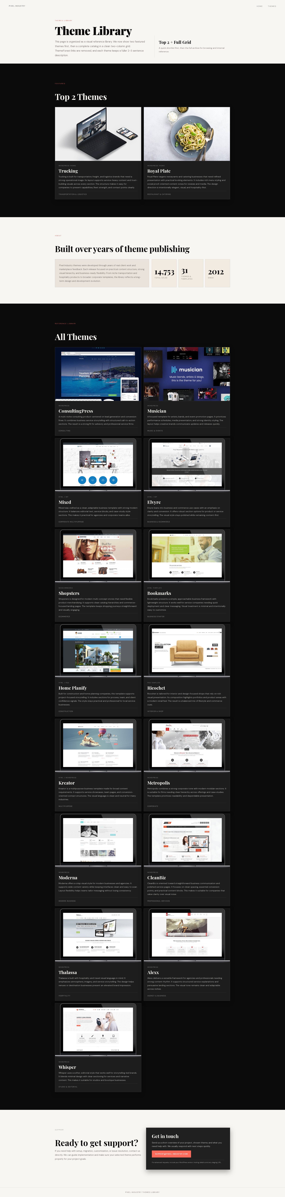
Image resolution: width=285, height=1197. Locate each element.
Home (260, 6)
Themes (272, 6)
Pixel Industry (17, 6)
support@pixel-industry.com (171, 1154)
